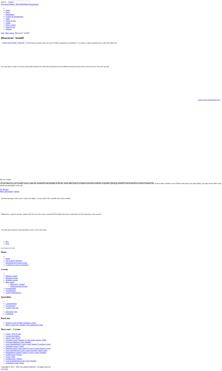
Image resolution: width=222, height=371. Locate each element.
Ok (1, 189)
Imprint (16, 191)
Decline (5, 189)
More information (6, 191)
